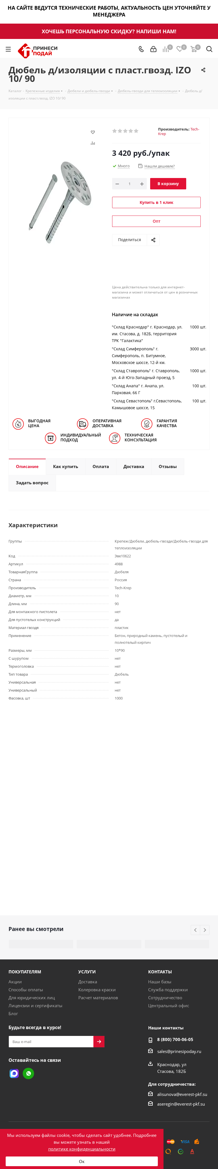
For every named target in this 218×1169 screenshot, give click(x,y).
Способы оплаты (26, 989)
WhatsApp (28, 1073)
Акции (15, 981)
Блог (13, 1013)
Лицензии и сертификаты (35, 1005)
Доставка (87, 981)
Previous (195, 930)
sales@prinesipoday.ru (179, 1051)
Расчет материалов (98, 997)
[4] (131, 131)
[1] (115, 131)
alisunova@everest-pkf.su (182, 1094)
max (14, 1073)
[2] (120, 131)
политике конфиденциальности (82, 1149)
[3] (125, 131)
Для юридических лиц (32, 997)
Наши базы (159, 981)
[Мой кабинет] (153, 49)
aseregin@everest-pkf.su (181, 1104)
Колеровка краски (97, 989)
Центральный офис (168, 1005)
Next (204, 930)
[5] (136, 131)
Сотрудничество (165, 997)
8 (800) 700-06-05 (175, 1039)
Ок (82, 1161)
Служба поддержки (168, 989)
